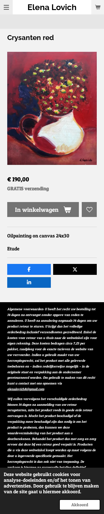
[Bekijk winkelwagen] (97, 7)
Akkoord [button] (79, 504)
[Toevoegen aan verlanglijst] (89, 209)
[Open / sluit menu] (6, 7)
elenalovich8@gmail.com (25, 389)
